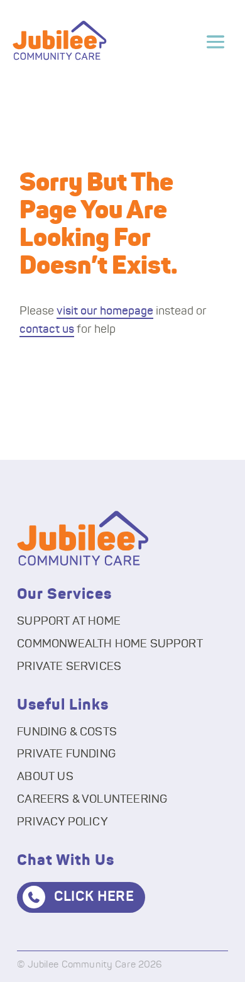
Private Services (69, 666)
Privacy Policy (62, 822)
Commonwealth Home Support (110, 644)
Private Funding (66, 754)
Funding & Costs (67, 732)
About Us (45, 777)
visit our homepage (105, 311)
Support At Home (69, 621)
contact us (46, 329)
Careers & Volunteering (92, 799)
